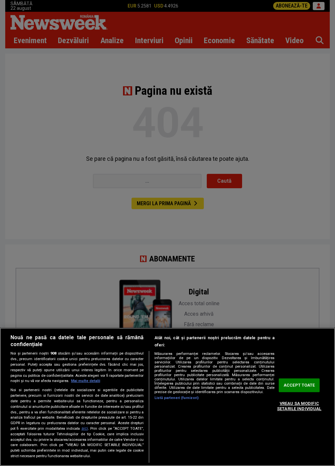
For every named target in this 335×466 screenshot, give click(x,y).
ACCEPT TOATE (299, 385)
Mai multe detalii (85, 381)
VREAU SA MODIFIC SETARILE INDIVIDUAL (299, 406)
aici (84, 428)
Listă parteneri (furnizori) (176, 398)
